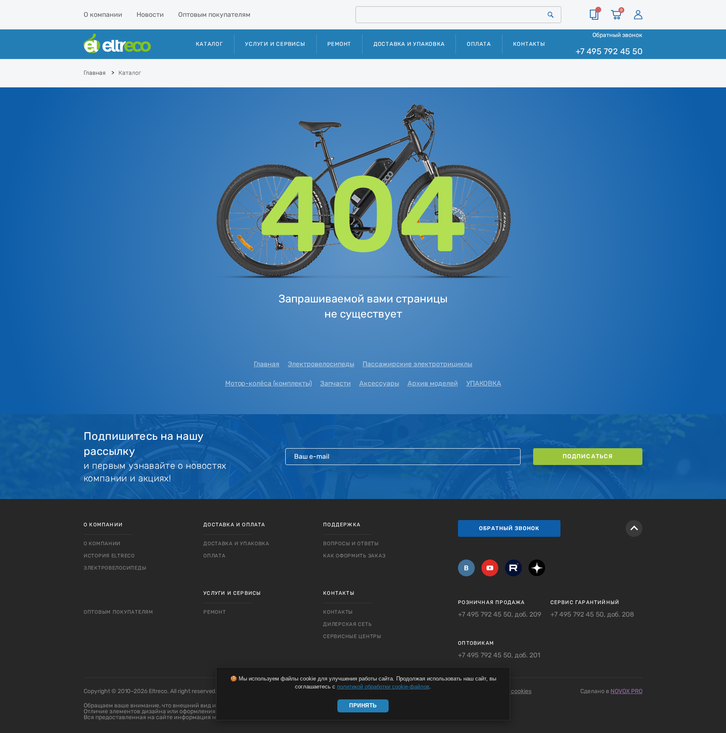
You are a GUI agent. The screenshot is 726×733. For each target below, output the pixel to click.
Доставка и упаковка (409, 44)
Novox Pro (626, 691)
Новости (150, 14)
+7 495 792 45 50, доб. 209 (499, 614)
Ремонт (339, 44)
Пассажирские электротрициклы (417, 364)
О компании (103, 14)
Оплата (479, 44)
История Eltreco (109, 556)
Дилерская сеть (347, 624)
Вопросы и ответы (351, 543)
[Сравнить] (594, 15)
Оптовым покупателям (214, 14)
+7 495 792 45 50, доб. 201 (499, 655)
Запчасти (335, 383)
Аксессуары (379, 383)
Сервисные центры (352, 636)
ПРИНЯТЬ (363, 705)
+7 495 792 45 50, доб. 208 (592, 614)
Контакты (529, 44)
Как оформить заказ (354, 556)
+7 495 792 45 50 (609, 51)
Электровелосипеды (321, 364)
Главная (266, 364)
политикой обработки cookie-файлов (383, 686)
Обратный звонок (617, 35)
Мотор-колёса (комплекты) (268, 383)
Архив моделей (433, 383)
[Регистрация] (638, 14)
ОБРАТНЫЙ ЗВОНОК (509, 528)
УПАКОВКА (483, 383)
